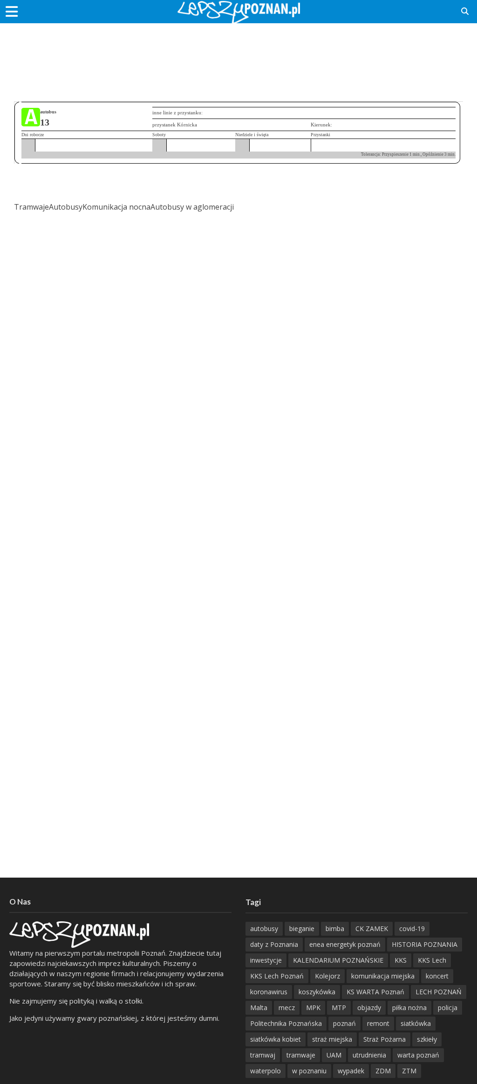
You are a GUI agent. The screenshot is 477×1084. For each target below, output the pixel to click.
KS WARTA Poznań (375, 991)
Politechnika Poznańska (286, 1023)
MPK (313, 1007)
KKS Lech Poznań (277, 976)
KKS (401, 960)
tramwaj (262, 1055)
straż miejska (332, 1039)
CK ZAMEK (371, 928)
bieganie (301, 928)
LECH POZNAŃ (439, 991)
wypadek (351, 1070)
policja (447, 1007)
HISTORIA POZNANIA (424, 944)
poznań (344, 1023)
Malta (258, 1007)
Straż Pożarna (384, 1039)
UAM (334, 1055)
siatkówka (416, 1023)
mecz (287, 1007)
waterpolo (265, 1070)
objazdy (369, 1007)
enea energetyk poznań (345, 944)
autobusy (264, 928)
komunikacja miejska (383, 976)
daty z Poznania (274, 944)
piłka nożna (409, 1007)
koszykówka (317, 991)
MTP (339, 1007)
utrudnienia (369, 1055)
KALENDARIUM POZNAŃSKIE (338, 960)
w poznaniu (309, 1070)
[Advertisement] (238, 53)
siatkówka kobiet (275, 1039)
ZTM (409, 1070)
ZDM (383, 1070)
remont (378, 1023)
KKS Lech (432, 960)
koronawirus (268, 991)
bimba (335, 928)
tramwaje (300, 1055)
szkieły (427, 1039)
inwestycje (266, 960)
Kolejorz (327, 976)
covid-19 (412, 928)
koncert (437, 976)
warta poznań (418, 1055)
